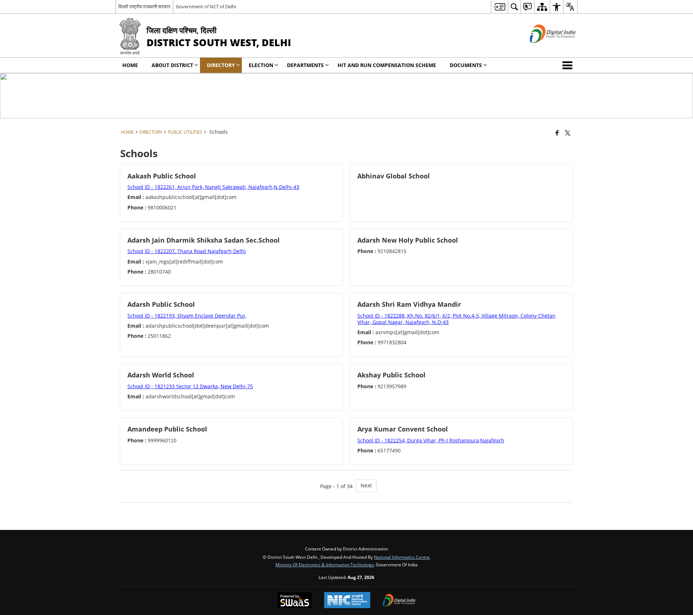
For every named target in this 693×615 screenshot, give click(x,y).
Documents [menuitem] (466, 65)
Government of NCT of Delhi (206, 6)
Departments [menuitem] (305, 65)
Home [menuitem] (130, 65)
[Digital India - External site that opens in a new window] (544, 48)
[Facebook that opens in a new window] (557, 133)
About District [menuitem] (172, 65)
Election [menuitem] (261, 65)
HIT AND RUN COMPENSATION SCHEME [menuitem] (386, 65)
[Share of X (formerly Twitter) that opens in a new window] (567, 133)
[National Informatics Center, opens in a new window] (347, 601)
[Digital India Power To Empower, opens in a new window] (399, 601)
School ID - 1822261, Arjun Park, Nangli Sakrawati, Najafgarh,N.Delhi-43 (213, 186)
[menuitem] (499, 6)
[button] (569, 65)
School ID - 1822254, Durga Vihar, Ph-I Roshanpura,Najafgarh (430, 440)
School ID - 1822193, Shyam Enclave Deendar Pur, (187, 315)
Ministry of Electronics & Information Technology (324, 564)
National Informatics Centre (402, 557)
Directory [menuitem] (221, 65)
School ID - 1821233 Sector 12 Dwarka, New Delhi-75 (190, 386)
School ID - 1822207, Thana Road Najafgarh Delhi (186, 251)
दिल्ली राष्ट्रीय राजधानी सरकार (144, 6)
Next (366, 485)
